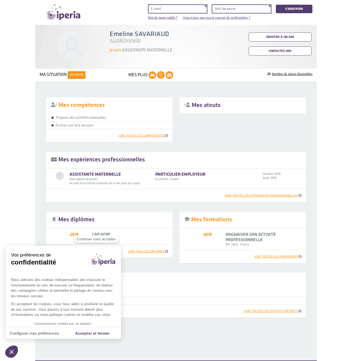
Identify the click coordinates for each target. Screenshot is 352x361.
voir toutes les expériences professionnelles (263, 196)
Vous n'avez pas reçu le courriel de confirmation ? (216, 18)
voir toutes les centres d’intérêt (273, 311)
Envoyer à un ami (280, 37)
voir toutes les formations (278, 257)
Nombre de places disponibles (292, 74)
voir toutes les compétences (143, 136)
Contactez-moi (280, 51)
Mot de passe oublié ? (163, 18)
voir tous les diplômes (148, 251)
